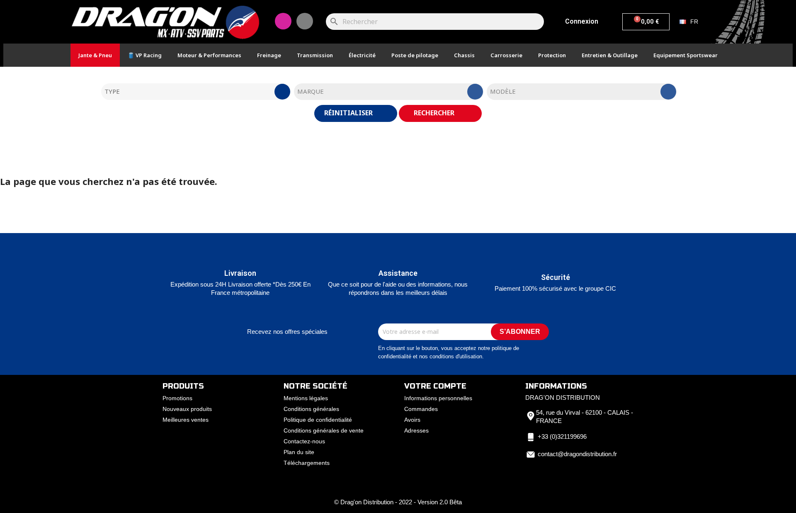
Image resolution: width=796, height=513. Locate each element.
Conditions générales (311, 409)
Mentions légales (306, 398)
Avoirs (412, 419)
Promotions (177, 398)
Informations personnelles (438, 398)
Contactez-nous (304, 441)
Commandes (421, 409)
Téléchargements (307, 463)
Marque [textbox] (310, 91)
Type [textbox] (112, 91)
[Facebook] (304, 21)
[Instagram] (283, 21)
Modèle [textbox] (503, 91)
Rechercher (435, 112)
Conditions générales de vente (324, 430)
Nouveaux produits (187, 409)
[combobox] (196, 91)
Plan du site (299, 452)
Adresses (416, 430)
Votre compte (435, 386)
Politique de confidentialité (318, 419)
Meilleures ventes (186, 419)
